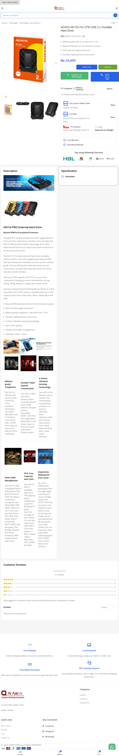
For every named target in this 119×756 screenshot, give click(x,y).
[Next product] (116, 23)
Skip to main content (10, 2)
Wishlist (4, 730)
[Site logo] (59, 8)
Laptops (83, 695)
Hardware (83, 699)
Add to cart (87, 67)
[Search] (115, 15)
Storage (14, 23)
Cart (2, 734)
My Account (5, 726)
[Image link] (12, 694)
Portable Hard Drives (30, 23)
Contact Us (5, 738)
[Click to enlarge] (5, 96)
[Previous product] (111, 23)
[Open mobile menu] (2, 8)
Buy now (108, 67)
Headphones (85, 703)
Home (5, 23)
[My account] (116, 8)
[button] (4, 63)
